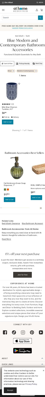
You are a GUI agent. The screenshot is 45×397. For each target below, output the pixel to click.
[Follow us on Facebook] (4, 332)
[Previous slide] (37, 208)
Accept (10, 390)
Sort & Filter (8, 63)
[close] (43, 370)
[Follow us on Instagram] (22, 332)
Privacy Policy (31, 384)
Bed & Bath (19, 36)
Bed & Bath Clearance (11, 223)
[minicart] (41, 10)
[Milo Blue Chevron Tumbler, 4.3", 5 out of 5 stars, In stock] (12, 91)
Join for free (22, 275)
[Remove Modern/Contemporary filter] (36, 71)
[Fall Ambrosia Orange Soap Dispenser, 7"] (8, 189)
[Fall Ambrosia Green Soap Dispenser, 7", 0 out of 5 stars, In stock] (16, 167)
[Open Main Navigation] (3, 10)
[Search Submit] (40, 18)
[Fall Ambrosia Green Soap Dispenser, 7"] (5, 189)
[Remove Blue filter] (13, 71)
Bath (28, 36)
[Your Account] (36, 10)
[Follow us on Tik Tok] (13, 332)
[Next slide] (40, 208)
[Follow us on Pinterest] (31, 332)
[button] (21, 10)
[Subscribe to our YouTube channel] (40, 332)
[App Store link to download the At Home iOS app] (22, 340)
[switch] (19, 83)
